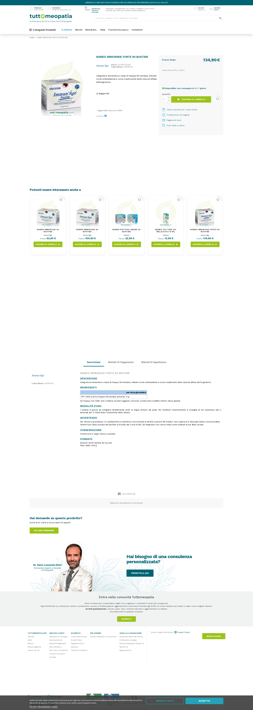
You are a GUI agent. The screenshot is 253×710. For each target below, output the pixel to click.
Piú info (33, 706)
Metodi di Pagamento (57, 643)
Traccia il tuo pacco (57, 654)
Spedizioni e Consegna (58, 637)
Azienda (31, 637)
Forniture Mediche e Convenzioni (103, 637)
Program (186, 632)
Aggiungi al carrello (191, 99)
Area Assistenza (55, 640)
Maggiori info (102, 94)
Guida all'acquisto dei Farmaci (131, 637)
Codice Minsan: (117, 67)
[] (218, 15)
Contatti (52, 657)
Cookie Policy (76, 640)
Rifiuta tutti (165, 700)
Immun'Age (48, 235)
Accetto (204, 700)
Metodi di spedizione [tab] (153, 362)
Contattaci (57, 9)
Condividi (106, 116)
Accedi (199, 9)
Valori (30, 640)
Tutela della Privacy (79, 637)
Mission (31, 643)
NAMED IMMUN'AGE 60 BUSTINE (87, 230)
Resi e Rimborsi (55, 647)
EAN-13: (114, 65)
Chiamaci (36, 9)
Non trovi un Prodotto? (58, 650)
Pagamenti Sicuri (77, 643)
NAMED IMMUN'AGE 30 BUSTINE (48, 230)
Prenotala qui (140, 573)
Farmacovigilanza (34, 647)
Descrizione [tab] (93, 362)
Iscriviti (126, 619)
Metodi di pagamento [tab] (120, 362)
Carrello (214, 9)
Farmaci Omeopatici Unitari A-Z (132, 643)
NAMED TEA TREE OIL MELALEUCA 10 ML (166, 230)
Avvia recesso (214, 636)
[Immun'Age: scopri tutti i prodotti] (102, 65)
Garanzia (74, 647)
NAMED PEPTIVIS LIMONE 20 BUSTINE (126, 230)
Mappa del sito (125, 650)
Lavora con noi (33, 650)
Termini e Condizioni (79, 650)
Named (126, 235)
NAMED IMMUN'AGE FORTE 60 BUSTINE (205, 230)
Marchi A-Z (124, 647)
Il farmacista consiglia (128, 640)
